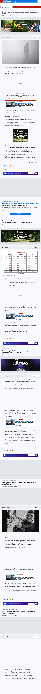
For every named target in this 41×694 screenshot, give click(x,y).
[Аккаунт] (39, 1)
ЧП (5, 169)
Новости (4, 480)
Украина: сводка (24, 6)
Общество (17, 101)
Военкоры (17, 6)
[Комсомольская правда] (9, 1)
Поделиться (36, 37)
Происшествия (8, 609)
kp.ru (9, 37)
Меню (2, 1)
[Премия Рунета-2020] (15, 1)
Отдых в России (35, 6)
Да (2, 7)
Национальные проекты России (7, 201)
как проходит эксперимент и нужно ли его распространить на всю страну (24, 105)
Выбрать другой (6, 7)
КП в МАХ (29, 6)
